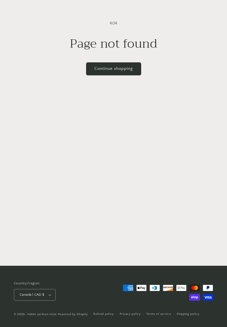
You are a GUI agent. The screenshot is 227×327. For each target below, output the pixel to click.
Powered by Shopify (73, 314)
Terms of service (158, 314)
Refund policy (103, 314)
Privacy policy (130, 314)
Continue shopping (113, 68)
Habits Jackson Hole (42, 314)
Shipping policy (188, 314)
